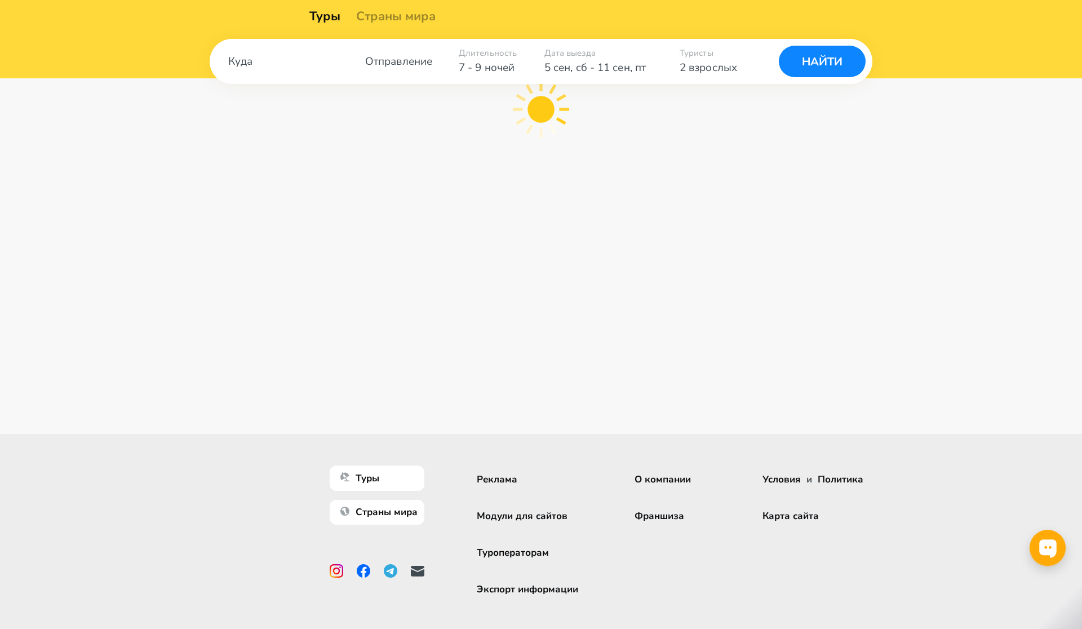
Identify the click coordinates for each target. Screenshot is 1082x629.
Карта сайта (790, 516)
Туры (324, 16)
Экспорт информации (527, 589)
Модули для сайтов (522, 516)
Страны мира (396, 16)
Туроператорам (513, 552)
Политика (840, 479)
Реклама (497, 479)
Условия (781, 479)
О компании (663, 479)
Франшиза (659, 516)
